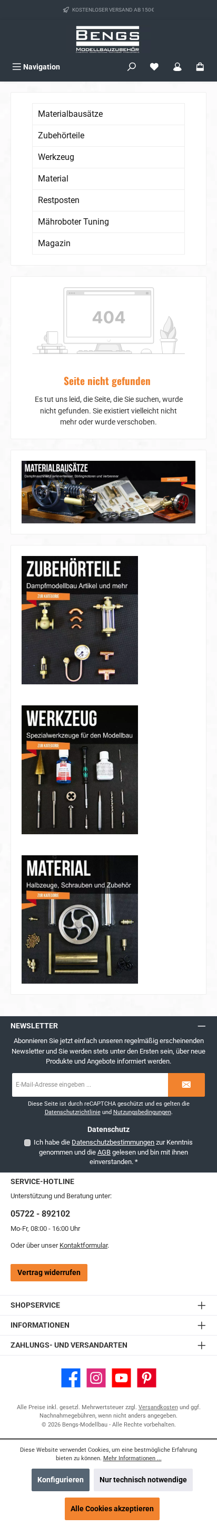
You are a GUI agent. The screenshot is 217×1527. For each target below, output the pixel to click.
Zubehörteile (61, 135)
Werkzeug (56, 157)
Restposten (59, 200)
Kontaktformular (83, 1245)
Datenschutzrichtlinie (73, 1112)
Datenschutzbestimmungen (113, 1142)
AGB (104, 1152)
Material (53, 179)
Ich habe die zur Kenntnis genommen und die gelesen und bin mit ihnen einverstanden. (113, 1152)
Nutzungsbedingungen (142, 1112)
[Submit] (186, 1085)
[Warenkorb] (200, 67)
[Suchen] (131, 67)
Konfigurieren (60, 1479)
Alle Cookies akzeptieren (112, 1508)
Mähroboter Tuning (73, 222)
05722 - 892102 (40, 1214)
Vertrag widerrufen (49, 1272)
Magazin (54, 243)
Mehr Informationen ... (132, 1458)
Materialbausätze (70, 114)
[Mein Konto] (177, 67)
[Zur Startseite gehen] (108, 39)
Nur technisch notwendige (143, 1479)
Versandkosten (158, 1407)
